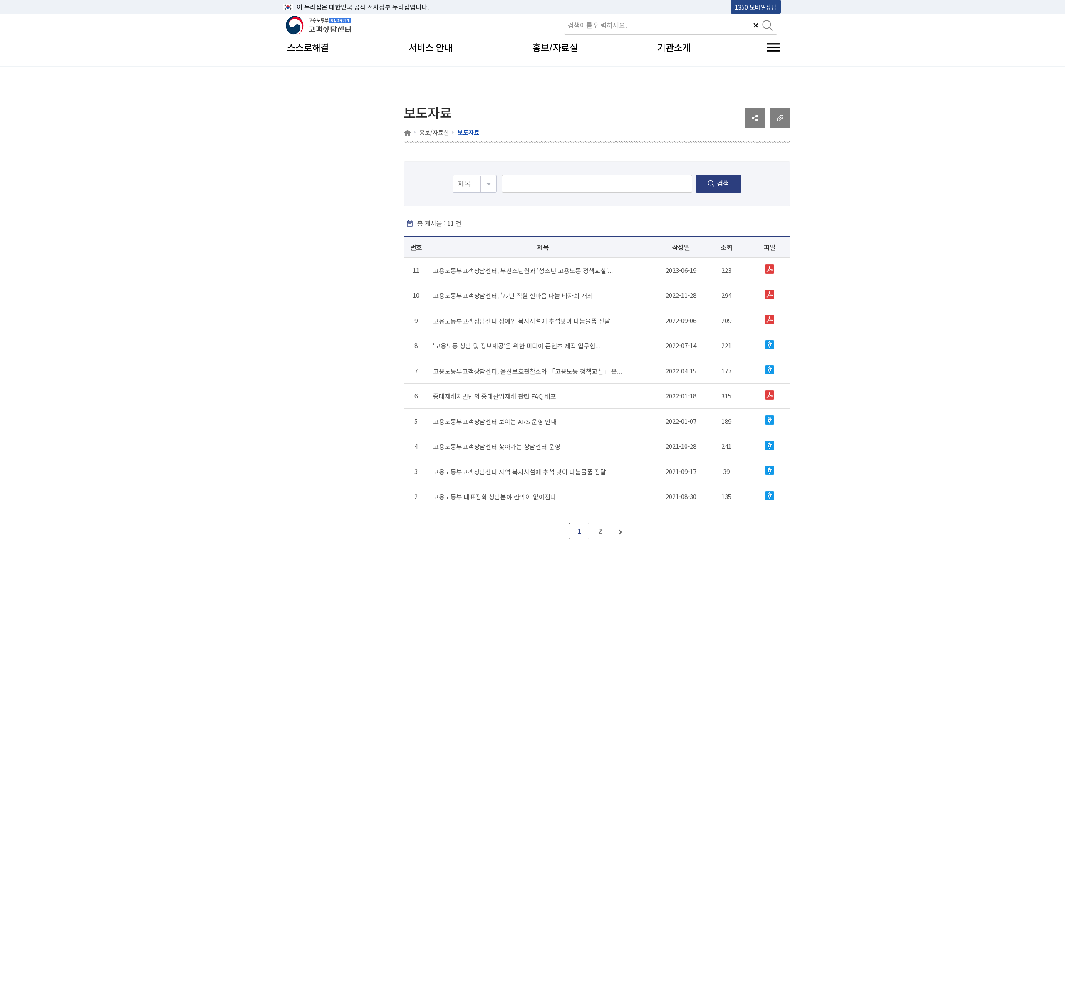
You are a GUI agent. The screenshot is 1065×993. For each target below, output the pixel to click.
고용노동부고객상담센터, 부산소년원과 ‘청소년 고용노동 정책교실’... (523, 270)
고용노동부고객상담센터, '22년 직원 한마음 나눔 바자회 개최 (513, 295)
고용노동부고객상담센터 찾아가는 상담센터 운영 (496, 446)
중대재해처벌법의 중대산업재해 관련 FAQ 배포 (494, 396)
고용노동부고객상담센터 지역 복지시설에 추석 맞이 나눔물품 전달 (519, 471)
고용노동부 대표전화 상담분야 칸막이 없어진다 (494, 496)
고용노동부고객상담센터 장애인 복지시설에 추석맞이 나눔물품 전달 (521, 320)
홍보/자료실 (434, 132)
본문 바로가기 (304, 6)
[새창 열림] (755, 126)
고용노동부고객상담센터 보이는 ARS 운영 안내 (495, 421)
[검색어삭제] (756, 26)
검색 (723, 183)
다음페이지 (620, 531)
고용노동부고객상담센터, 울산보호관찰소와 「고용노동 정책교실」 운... (527, 370)
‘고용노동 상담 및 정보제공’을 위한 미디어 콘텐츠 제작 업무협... (516, 345)
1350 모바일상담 (756, 6)
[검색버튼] (767, 26)
